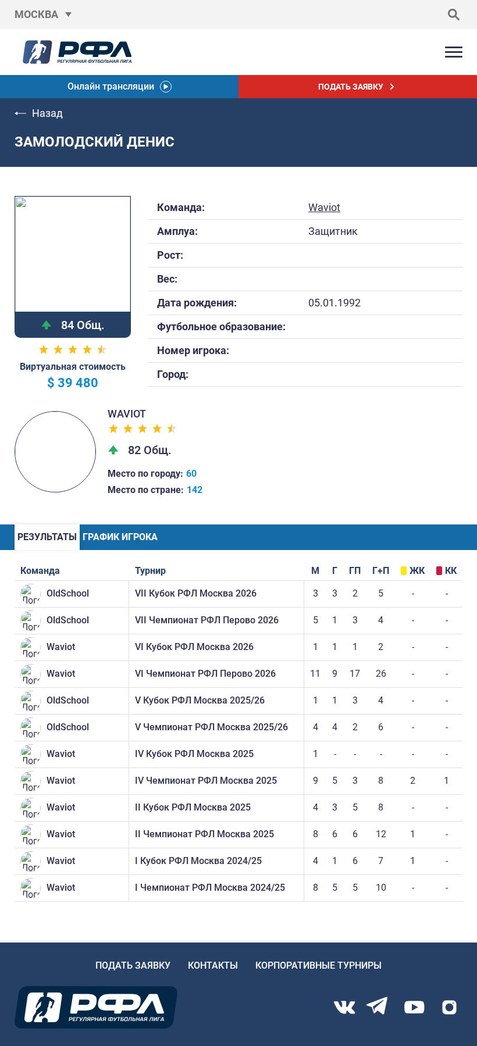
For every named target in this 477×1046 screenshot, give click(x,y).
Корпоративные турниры (318, 965)
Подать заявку (132, 965)
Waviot (324, 207)
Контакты (213, 965)
